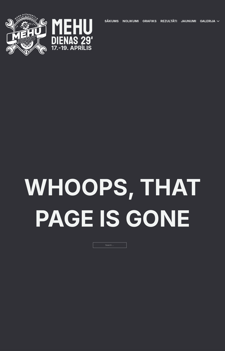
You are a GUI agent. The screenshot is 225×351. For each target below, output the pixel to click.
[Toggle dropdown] (218, 21)
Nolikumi (131, 21)
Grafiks (150, 21)
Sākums (112, 21)
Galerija (207, 21)
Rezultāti (168, 21)
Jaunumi (188, 21)
